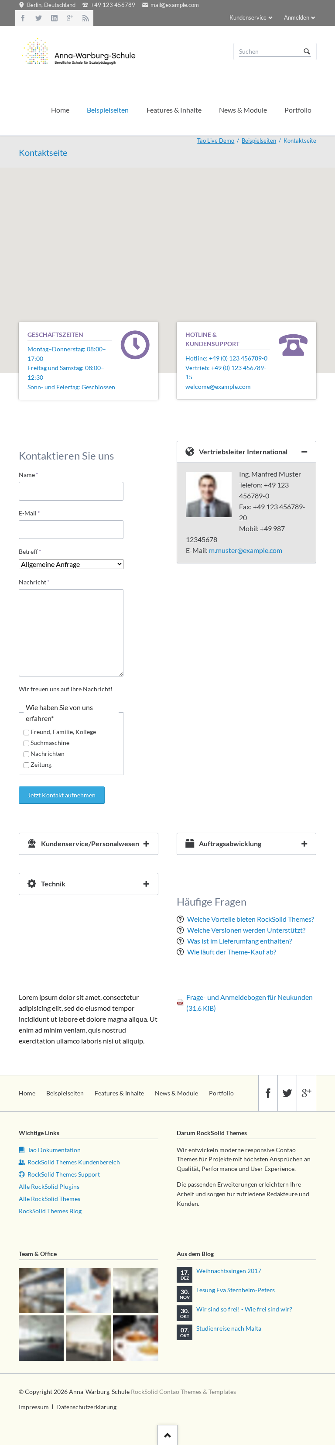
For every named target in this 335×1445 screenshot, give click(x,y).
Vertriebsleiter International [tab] (243, 451)
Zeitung (41, 764)
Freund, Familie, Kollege (63, 731)
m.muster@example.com (245, 550)
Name (33, 474)
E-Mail (33, 513)
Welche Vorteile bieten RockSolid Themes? (250, 919)
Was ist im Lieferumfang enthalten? (239, 941)
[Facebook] (23, 18)
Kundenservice (248, 17)
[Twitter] (39, 18)
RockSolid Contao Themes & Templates (183, 1391)
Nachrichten (48, 753)
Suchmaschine (50, 742)
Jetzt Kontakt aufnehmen (62, 795)
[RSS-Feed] (85, 18)
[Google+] (70, 18)
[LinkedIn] (54, 18)
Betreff (33, 551)
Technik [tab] (53, 883)
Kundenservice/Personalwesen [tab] (90, 843)
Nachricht (34, 582)
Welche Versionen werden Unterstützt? (246, 930)
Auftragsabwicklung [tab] (230, 843)
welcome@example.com (218, 386)
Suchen (307, 51)
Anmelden (296, 17)
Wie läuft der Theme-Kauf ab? (231, 951)
